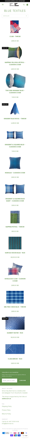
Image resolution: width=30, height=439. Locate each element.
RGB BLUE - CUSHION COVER (15, 173)
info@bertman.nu (7, 424)
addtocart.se (6, 399)
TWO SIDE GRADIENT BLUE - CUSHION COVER (15, 91)
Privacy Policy (6, 410)
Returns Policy (6, 414)
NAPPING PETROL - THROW (15, 227)
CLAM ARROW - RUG (15, 359)
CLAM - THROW (15, 36)
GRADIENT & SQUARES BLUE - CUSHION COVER (15, 146)
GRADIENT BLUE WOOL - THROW (15, 119)
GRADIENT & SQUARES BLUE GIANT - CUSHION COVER (15, 200)
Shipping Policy (7, 406)
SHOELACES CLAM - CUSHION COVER (15, 280)
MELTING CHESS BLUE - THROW (15, 307)
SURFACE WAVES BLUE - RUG (15, 253)
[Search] (24, 4)
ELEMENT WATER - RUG (15, 333)
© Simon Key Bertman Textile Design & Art (12, 428)
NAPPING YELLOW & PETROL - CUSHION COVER (15, 63)
